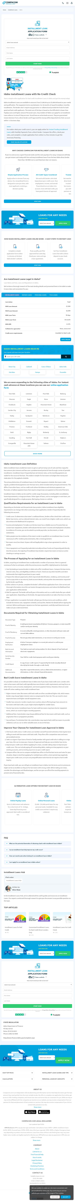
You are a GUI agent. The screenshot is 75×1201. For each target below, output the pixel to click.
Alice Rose (16, 890)
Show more (37, 454)
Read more (55, 1197)
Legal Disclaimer (37, 1160)
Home (4, 10)
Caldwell (29, 367)
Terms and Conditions (37, 1169)
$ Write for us (37, 1151)
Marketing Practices (37, 1166)
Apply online (65, 339)
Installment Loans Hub (13, 880)
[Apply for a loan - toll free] (63, 3)
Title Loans (53, 295)
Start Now (37, 63)
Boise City (12, 367)
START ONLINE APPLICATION (19, 142)
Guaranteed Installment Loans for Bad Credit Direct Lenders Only (39, 929)
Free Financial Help (37, 1154)
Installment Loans (12, 10)
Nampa (37, 372)
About (37, 1149)
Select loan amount (46, 223)
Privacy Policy (48, 67)
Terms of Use (54, 67)
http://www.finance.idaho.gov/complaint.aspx (19, 1038)
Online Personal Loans (46, 801)
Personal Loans (40, 295)
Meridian (12, 372)
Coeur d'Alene (46, 367)
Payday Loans (27, 295)
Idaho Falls (63, 367)
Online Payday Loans (18, 801)
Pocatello (63, 372)
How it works (37, 1157)
